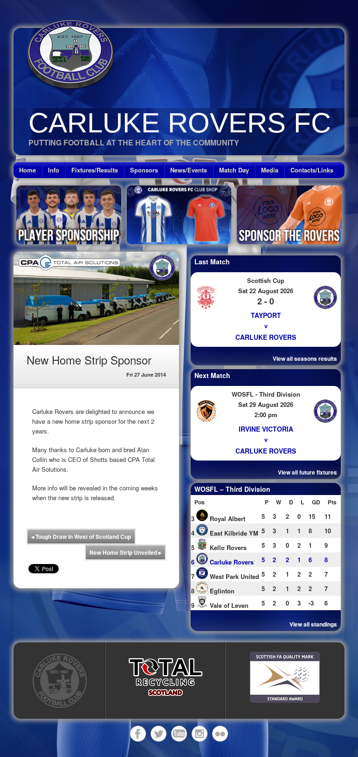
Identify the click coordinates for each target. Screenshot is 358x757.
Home (27, 169)
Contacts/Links (311, 169)
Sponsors (144, 169)
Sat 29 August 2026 (265, 404)
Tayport (266, 315)
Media (269, 169)
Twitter (158, 733)
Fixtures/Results (94, 169)
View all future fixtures (307, 472)
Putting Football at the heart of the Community (133, 142)
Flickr (220, 733)
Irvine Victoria (266, 429)
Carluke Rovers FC (179, 122)
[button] (165, 677)
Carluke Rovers (265, 337)
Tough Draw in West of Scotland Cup (81, 536)
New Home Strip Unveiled (125, 552)
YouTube (179, 733)
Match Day (234, 169)
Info (53, 169)
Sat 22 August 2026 (265, 290)
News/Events (188, 169)
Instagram (199, 733)
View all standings (313, 624)
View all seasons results (305, 358)
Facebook (138, 733)
